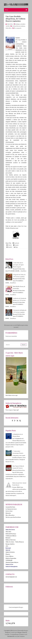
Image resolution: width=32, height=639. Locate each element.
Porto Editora (9, 556)
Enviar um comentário (11, 336)
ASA (7, 546)
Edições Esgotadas (11, 558)
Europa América (10, 544)
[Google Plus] (14, 421)
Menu (6, 10)
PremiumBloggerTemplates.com (18, 634)
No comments (17, 28)
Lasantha (7, 634)
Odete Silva (8, 28)
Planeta (8, 554)
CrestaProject (13, 632)
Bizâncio (8, 538)
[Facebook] (12, 421)
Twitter (9, 245)
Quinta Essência (10, 552)
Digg (16, 247)
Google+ (16, 245)
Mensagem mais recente (10, 325)
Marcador (8, 531)
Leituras (23, 26)
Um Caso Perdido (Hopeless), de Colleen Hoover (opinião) (15, 18)
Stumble (9, 247)
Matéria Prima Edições (12, 562)
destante (15, 630)
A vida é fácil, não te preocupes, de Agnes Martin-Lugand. (18, 265)
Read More (23, 271)
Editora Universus (11, 540)
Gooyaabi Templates (20, 636)
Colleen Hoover (16, 26)
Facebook (16, 243)
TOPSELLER (9, 560)
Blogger (21, 607)
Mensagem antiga (23, 325)
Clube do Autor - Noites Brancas (15, 542)
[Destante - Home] (16, 5)
